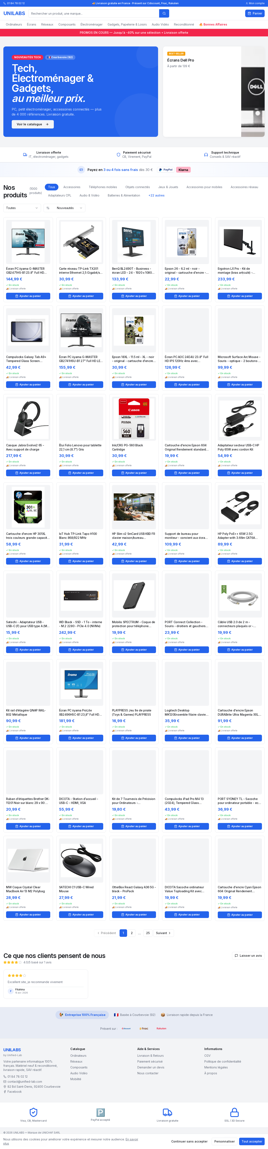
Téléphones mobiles (103, 187)
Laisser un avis (251, 955)
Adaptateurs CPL (59, 195)
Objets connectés (137, 187)
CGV (207, 1055)
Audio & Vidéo (89, 195)
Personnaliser (224, 1141)
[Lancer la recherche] (164, 13)
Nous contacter (147, 1073)
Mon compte (257, 3)
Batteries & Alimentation (124, 195)
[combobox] (22, 208)
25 (148, 933)
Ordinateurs (14, 24)
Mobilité (75, 1079)
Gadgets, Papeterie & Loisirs (127, 24)
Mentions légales (216, 1067)
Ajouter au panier (30, 296)
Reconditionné (184, 24)
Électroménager (92, 24)
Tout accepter (252, 1141)
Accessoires (71, 187)
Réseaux (47, 24)
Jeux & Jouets (168, 187)
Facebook (15, 1091)
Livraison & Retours (150, 1055)
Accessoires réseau (244, 187)
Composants (67, 24)
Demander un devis (150, 1067)
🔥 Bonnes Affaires (213, 24)
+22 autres (156, 195)
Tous (51, 187)
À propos (210, 1073)
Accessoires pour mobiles (204, 187)
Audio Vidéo (160, 24)
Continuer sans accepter (189, 1141)
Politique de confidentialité (222, 1061)
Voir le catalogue (29, 124)
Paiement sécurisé (150, 1061)
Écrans (31, 24)
